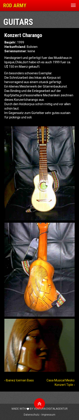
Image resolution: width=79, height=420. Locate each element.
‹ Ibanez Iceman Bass (19, 380)
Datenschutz (32, 414)
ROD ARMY (14, 5)
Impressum (48, 414)
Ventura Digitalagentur (51, 408)
